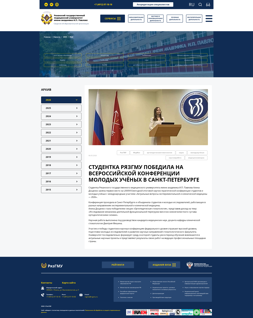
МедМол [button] (62, 60)
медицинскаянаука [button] (196, 158)
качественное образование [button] (63, 55)
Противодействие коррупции (161, 297)
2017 (48, 173)
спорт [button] (147, 60)
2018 (48, 165)
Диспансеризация (158, 293)
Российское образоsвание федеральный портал (128, 292)
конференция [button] (188, 60)
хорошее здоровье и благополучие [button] (188, 55)
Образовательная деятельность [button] (136, 18)
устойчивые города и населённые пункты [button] (188, 65)
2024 (48, 116)
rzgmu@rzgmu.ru (91, 296)
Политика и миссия (126, 297)
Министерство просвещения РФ (130, 287)
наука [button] (181, 152)
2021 (48, 140)
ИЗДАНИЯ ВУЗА (162, 264)
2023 (48, 124)
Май (71, 37)
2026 (65, 37)
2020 (48, 148)
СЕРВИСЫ (110, 18)
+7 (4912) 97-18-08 (69, 296)
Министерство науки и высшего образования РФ (130, 282)
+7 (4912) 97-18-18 (103, 4)
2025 (48, 108)
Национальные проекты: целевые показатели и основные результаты (164, 288)
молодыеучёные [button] (197, 152)
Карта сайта (69, 282)
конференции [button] (146, 55)
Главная (47, 37)
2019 (48, 157)
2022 (48, 132)
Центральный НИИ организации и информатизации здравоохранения (196, 282)
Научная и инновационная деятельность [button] (155, 18)
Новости (56, 37)
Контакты (46, 282)
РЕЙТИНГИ (118, 264)
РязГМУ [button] (104, 65)
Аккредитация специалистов (153, 4)
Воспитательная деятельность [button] (194, 18)
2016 (48, 181)
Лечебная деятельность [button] (174, 18)
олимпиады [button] (104, 60)
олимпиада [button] (62, 65)
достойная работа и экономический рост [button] (146, 65)
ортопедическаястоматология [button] (159, 152)
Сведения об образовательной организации (71, 24)
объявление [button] (105, 55)
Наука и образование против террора (197, 287)
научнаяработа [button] (175, 158)
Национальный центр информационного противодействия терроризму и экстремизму (196, 293)
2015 (48, 189)
